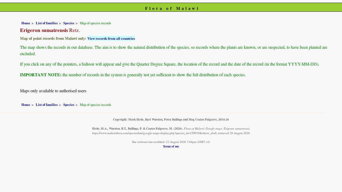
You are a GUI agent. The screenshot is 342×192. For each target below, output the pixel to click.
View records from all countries (111, 38)
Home (25, 23)
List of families (47, 23)
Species (68, 23)
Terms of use (171, 146)
